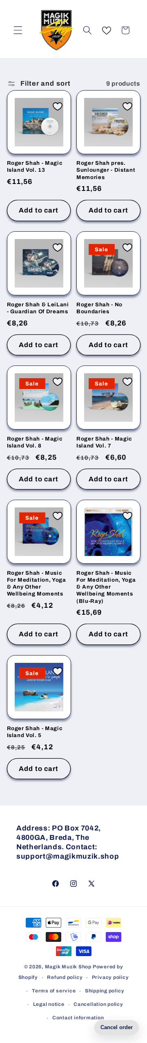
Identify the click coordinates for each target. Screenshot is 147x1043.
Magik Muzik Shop (68, 967)
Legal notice (49, 1004)
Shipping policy (105, 991)
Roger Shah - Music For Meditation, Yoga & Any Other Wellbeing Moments (36, 583)
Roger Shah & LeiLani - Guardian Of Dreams (38, 307)
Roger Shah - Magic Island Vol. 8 (35, 442)
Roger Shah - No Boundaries (99, 307)
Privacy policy (110, 977)
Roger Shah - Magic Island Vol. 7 (104, 442)
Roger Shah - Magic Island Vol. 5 (35, 731)
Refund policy (64, 977)
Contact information (78, 1018)
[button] (18, 30)
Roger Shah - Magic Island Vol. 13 (35, 166)
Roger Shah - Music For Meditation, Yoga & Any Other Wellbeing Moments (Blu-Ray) (106, 587)
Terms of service (54, 991)
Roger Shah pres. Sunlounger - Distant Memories (105, 170)
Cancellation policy (98, 1004)
